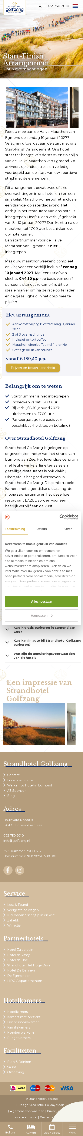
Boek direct (52, 1132)
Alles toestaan (41, 601)
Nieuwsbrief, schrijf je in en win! (31, 915)
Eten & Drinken (19, 1062)
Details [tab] (41, 529)
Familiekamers (18, 1027)
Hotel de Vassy (18, 955)
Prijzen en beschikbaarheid (33, 368)
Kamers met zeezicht (23, 1017)
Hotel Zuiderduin (20, 950)
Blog (11, 796)
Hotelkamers (17, 1012)
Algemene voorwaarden (27, 1111)
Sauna (12, 1067)
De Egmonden (18, 976)
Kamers (31, 1132)
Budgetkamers (18, 1038)
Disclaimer (47, 1117)
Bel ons (10, 1129)
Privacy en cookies (60, 1111)
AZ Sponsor (16, 791)
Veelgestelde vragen (23, 910)
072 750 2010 (57, 6)
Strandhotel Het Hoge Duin (28, 965)
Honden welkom (20, 1032)
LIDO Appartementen (24, 981)
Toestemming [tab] (15, 529)
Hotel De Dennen (21, 970)
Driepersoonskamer (23, 1022)
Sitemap (63, 1117)
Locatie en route (20, 780)
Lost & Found (17, 905)
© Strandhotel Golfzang (42, 1098)
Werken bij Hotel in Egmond (29, 785)
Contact (13, 775)
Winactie (14, 925)
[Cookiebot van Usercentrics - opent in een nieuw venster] (59, 517)
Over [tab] (68, 529)
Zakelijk (13, 920)
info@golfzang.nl (16, 841)
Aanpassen (39, 615)
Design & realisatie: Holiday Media (41, 1105)
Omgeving (15, 1072)
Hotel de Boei (18, 960)
